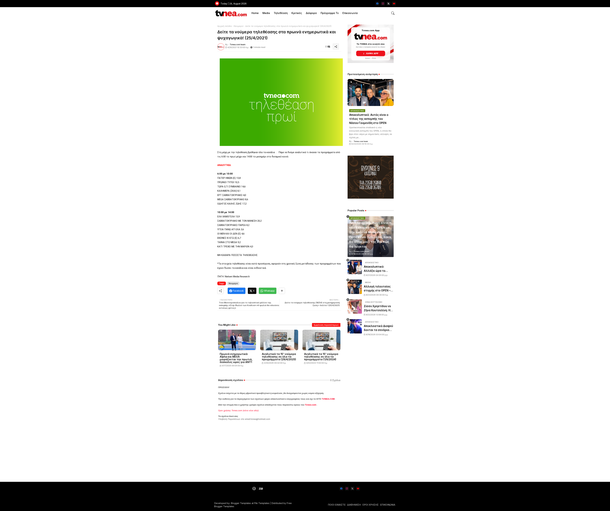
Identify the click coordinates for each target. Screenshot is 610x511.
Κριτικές (296, 13)
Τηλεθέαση (281, 13)
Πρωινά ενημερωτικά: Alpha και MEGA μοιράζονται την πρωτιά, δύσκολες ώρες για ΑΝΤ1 (236, 358)
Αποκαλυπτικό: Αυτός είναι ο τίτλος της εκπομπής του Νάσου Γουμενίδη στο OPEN (368, 119)
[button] (393, 13)
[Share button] (282, 291)
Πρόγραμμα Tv (330, 13)
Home (255, 13)
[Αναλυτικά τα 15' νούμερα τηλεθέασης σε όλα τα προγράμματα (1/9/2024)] (321, 340)
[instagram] (383, 4)
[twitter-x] (388, 4)
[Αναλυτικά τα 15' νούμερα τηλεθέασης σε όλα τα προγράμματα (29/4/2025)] (279, 340)
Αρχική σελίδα (224, 26)
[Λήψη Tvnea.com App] (371, 44)
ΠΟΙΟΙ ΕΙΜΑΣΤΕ (337, 504)
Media (266, 13)
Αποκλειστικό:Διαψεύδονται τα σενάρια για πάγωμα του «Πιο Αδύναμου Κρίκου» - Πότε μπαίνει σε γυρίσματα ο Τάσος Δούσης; (378, 328)
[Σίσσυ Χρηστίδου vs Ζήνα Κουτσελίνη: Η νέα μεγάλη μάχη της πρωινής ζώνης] (355, 306)
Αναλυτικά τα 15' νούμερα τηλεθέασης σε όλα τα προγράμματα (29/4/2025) (279, 357)
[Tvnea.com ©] (230, 13)
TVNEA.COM (328, 399)
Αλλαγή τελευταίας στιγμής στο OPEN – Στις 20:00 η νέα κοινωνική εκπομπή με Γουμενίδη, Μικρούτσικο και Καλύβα (378, 289)
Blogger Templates (241, 503)
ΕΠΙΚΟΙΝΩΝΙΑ (387, 504)
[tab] (255, 13)
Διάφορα (311, 13)
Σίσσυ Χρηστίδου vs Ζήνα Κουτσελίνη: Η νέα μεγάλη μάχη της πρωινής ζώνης (378, 308)
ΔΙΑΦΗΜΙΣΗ (354, 504)
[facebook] (377, 4)
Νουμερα (238, 26)
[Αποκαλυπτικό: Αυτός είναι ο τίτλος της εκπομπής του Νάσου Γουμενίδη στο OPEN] (371, 92)
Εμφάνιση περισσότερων (326, 325)
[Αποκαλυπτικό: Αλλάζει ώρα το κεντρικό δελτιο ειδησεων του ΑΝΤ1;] (355, 267)
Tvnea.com (310, 404)
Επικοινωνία (350, 13)
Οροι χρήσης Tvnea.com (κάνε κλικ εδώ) (238, 410)
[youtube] (394, 4)
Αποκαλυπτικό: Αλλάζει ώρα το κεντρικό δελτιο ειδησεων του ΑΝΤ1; (377, 269)
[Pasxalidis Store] (371, 197)
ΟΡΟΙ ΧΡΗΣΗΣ (370, 504)
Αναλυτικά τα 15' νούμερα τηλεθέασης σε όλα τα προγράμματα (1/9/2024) (321, 357)
